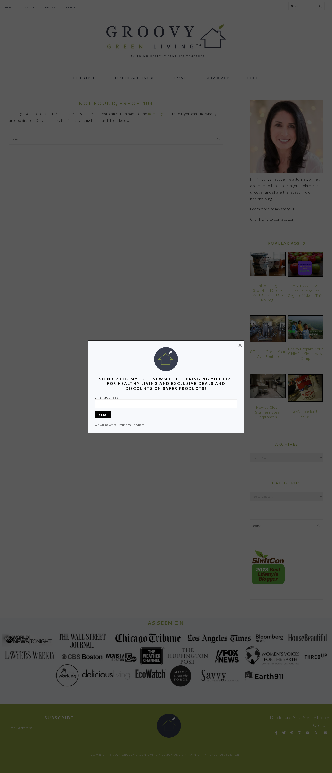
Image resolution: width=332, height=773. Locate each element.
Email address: (107, 397)
